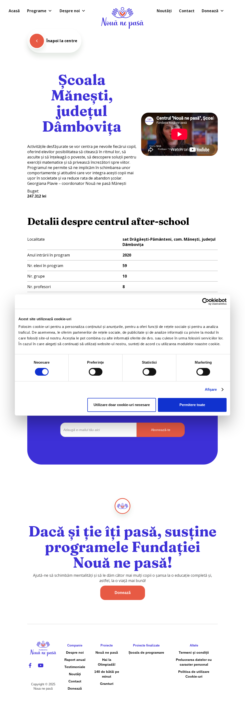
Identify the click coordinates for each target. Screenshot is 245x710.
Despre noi (70, 10)
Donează (210, 10)
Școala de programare (146, 652)
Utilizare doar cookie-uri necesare (122, 405)
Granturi (106, 684)
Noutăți (164, 10)
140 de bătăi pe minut (106, 674)
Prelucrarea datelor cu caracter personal (194, 662)
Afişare (211, 389)
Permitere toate (192, 405)
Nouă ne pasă (106, 652)
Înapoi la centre (61, 40)
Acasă (14, 10)
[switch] (95, 372)
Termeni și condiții (194, 652)
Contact (187, 10)
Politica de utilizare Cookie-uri (193, 674)
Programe (36, 10)
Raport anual (74, 660)
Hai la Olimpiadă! (107, 662)
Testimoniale (74, 667)
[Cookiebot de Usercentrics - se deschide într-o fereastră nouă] (206, 301)
